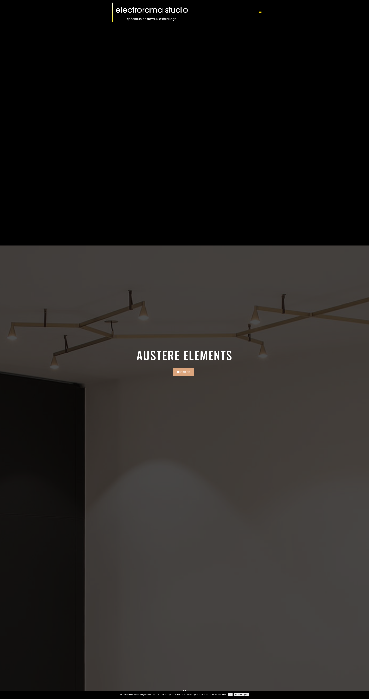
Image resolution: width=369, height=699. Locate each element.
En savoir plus (241, 694)
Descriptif (183, 372)
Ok (230, 694)
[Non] (365, 695)
